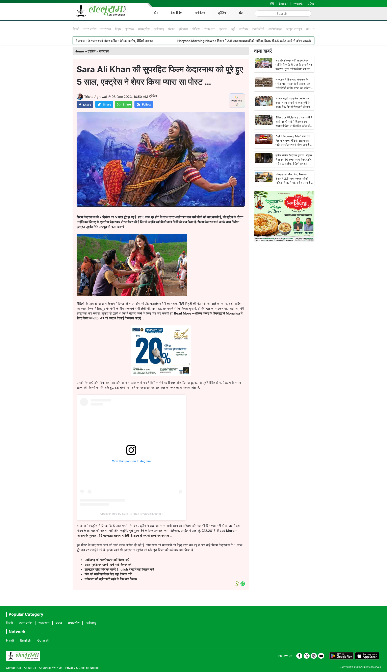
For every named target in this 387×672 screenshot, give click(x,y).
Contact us (13, 667)
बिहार (118, 29)
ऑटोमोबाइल (275, 29)
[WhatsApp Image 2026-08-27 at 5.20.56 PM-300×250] (161, 375)
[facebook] (299, 655)
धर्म (307, 29)
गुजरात (223, 29)
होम (156, 13)
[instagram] (313, 655)
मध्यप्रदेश (144, 29)
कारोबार (243, 29)
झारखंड (129, 29)
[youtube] (321, 655)
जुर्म (233, 29)
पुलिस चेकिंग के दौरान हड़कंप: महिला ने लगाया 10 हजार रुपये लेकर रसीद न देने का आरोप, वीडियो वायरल (294, 159)
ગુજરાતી (298, 3)
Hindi (10, 640)
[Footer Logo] (23, 656)
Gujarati (43, 640)
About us (30, 667)
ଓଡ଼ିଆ (311, 3)
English (283, 3)
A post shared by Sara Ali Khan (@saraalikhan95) (131, 513)
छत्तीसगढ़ (159, 29)
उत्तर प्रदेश (89, 29)
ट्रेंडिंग (222, 13)
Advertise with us (50, 667)
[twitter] (306, 655)
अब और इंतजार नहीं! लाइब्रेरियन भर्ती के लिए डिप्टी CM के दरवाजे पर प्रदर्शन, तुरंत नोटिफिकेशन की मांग (294, 65)
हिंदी (272, 3)
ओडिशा (196, 29)
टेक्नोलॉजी (258, 29)
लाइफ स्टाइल (294, 29)
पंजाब (171, 29)
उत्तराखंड (105, 29)
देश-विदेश (176, 13)
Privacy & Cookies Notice (82, 667)
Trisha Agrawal (95, 97)
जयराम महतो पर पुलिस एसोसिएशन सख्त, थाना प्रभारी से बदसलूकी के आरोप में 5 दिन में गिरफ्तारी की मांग (293, 103)
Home (79, 51)
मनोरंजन (200, 13)
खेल (241, 13)
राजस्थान (209, 29)
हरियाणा (183, 29)
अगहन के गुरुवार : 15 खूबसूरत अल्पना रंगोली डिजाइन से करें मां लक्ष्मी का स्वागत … (124, 535)
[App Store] (367, 655)
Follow (146, 104)
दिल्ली (76, 29)
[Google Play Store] (341, 655)
